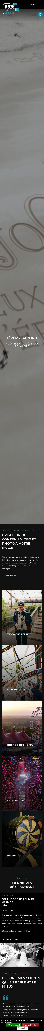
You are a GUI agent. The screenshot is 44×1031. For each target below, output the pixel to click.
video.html (22, 617)
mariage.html (22, 673)
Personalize (22, 1028)
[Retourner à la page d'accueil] (11, 15)
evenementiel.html (22, 783)
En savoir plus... (9, 939)
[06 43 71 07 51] (40, 14)
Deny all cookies (30, 1025)
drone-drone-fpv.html (22, 728)
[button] (18, 964)
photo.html (22, 839)
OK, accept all (14, 1025)
